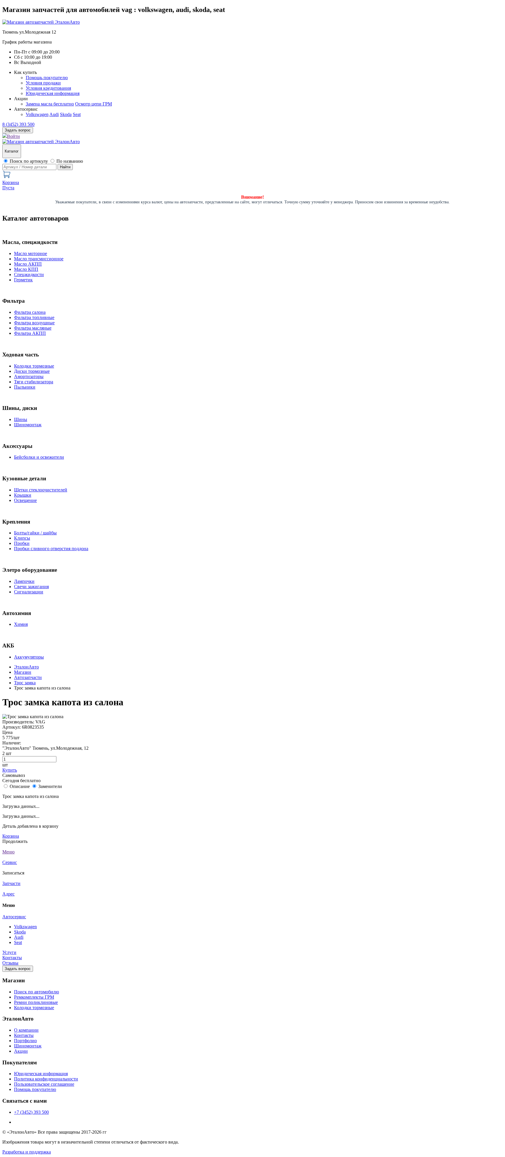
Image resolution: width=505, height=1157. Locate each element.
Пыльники (24, 386)
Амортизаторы (29, 376)
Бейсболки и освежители (39, 457)
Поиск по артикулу (29, 161)
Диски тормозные (32, 371)
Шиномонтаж (27, 424)
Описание (20, 786)
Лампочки (24, 581)
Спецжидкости (29, 274)
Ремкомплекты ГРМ (34, 997)
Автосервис (14, 916)
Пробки (22, 543)
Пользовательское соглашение (44, 1084)
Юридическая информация (52, 93)
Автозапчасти (28, 677)
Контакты (12, 957)
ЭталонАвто (26, 666)
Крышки (22, 495)
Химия (21, 624)
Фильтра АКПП (30, 333)
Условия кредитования (48, 88)
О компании (26, 1030)
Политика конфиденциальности (46, 1078)
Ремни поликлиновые (36, 1002)
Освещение (25, 500)
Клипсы (22, 538)
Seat (77, 114)
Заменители (50, 786)
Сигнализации (28, 591)
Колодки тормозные (34, 365)
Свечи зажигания (31, 586)
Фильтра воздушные (34, 322)
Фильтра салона (30, 312)
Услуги (9, 952)
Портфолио (25, 1040)
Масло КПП (26, 269)
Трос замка (25, 682)
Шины (20, 419)
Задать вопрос (18, 969)
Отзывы (10, 962)
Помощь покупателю (47, 77)
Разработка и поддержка (26, 1151)
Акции (21, 1051)
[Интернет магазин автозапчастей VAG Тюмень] (41, 22)
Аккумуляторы (29, 656)
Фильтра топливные (34, 317)
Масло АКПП (28, 263)
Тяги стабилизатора (33, 381)
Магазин (22, 672)
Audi (54, 114)
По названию (69, 161)
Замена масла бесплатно (50, 103)
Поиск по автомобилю (36, 991)
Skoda (66, 114)
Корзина (10, 836)
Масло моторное (30, 253)
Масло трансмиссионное (38, 258)
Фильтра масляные (32, 327)
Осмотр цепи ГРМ (93, 103)
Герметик (23, 279)
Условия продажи (43, 82)
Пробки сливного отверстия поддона (51, 548)
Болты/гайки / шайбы (35, 532)
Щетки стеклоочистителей (40, 489)
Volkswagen (37, 114)
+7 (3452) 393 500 (31, 1112)
